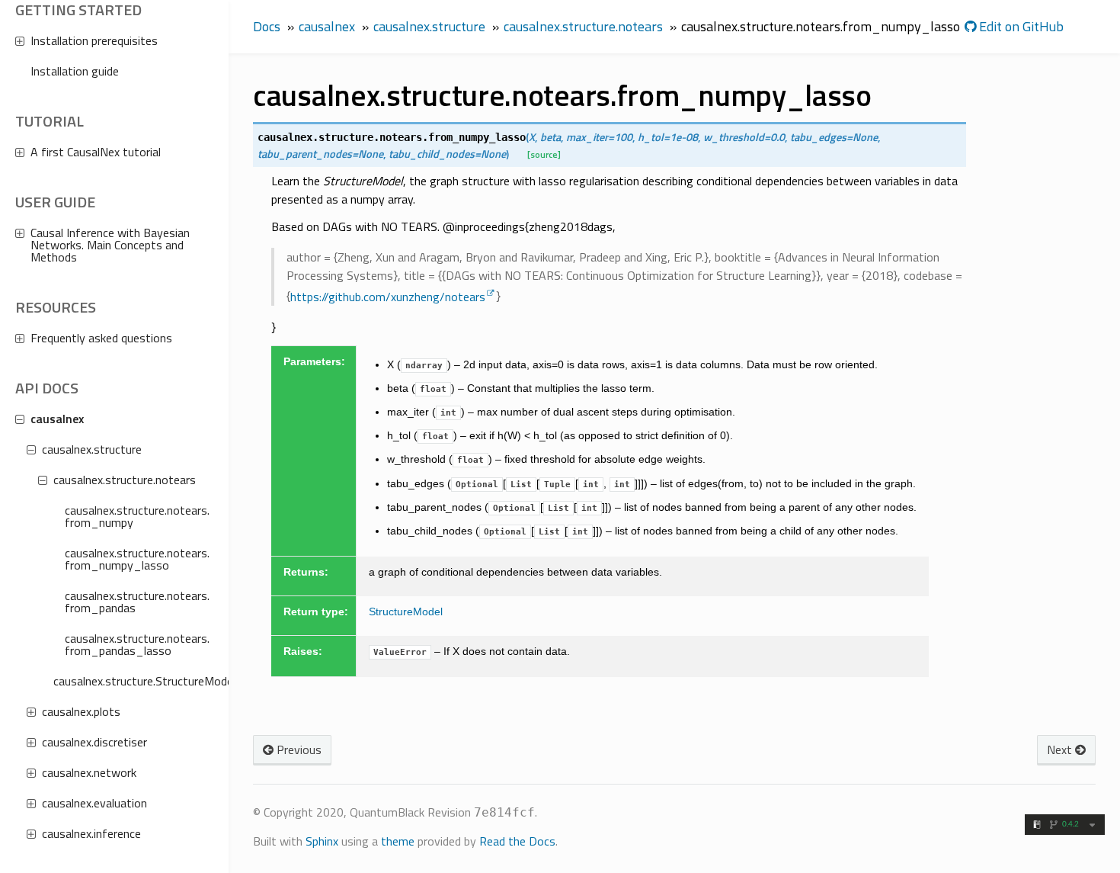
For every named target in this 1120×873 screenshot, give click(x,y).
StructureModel (406, 611)
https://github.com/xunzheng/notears (387, 296)
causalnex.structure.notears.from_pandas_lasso (137, 644)
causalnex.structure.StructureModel (133, 681)
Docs (266, 26)
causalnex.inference (91, 833)
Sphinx (322, 841)
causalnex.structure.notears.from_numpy (137, 516)
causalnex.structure (92, 449)
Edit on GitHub (1020, 26)
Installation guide (74, 71)
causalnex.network (89, 772)
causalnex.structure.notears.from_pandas (137, 601)
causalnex (57, 418)
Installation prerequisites (94, 40)
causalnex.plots (81, 711)
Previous (298, 749)
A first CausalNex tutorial (95, 152)
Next (1061, 749)
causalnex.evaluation (94, 803)
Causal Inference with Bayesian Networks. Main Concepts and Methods (110, 244)
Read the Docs (517, 841)
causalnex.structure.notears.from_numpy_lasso (137, 559)
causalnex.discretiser (94, 742)
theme (397, 841)
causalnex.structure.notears (124, 479)
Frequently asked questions (101, 338)
